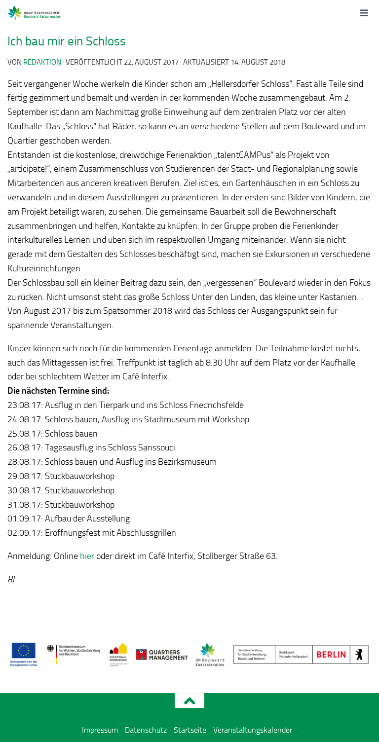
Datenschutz (146, 730)
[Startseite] (45, 12)
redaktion (42, 62)
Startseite (190, 730)
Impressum (100, 730)
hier (87, 556)
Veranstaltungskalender (252, 730)
